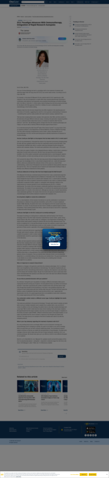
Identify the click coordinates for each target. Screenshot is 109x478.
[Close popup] (65, 230)
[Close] (107, 474)
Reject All (84, 474)
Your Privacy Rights (75, 474)
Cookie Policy (18, 476)
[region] (54, 474)
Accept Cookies (92, 474)
